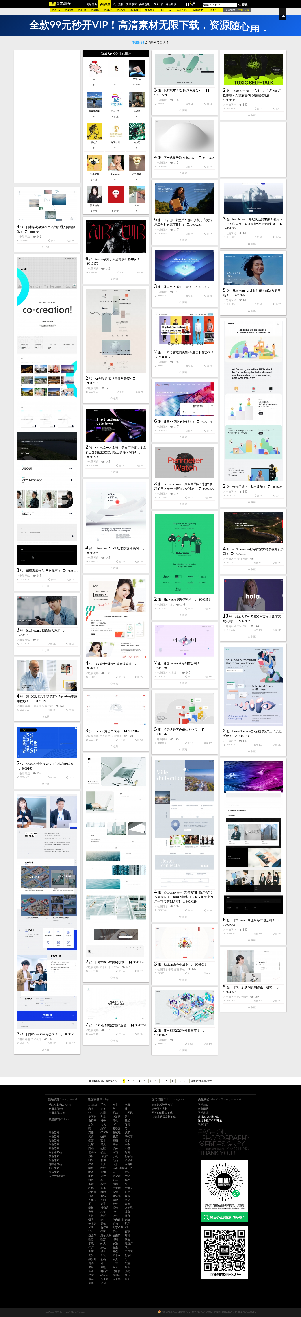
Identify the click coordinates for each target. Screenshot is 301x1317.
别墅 (103, 1148)
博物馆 (104, 1207)
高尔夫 (92, 1199)
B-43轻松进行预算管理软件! (114, 664)
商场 (127, 1172)
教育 (115, 1267)
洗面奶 (92, 1116)
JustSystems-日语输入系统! (43, 630)
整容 (91, 1239)
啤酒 (91, 1172)
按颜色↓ (96, 10)
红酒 (91, 1164)
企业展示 (242, 558)
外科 (127, 1235)
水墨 (103, 1112)
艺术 (103, 1140)
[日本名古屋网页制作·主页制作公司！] (184, 329)
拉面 (115, 1184)
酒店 (115, 1136)
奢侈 (103, 1160)
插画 (91, 1140)
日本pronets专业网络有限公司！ (253, 920)
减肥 (115, 1199)
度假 (91, 1215)
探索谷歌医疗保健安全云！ (182, 729)
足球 (103, 1199)
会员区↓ (135, 10)
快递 (115, 1243)
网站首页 (91, 4)
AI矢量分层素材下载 (164, 1116)
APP (103, 1211)
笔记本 (117, 1176)
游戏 (115, 1112)
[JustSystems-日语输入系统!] (47, 610)
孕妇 (127, 1247)
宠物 (91, 1132)
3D (90, 1231)
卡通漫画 (116, 736)
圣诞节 (92, 1235)
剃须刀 (104, 1172)
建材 (103, 1219)
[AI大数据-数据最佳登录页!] (116, 331)
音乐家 (104, 1279)
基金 (91, 1271)
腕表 (127, 1180)
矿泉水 (129, 1160)
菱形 (103, 1215)
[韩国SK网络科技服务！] (184, 399)
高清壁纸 (144, 4)
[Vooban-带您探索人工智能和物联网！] (47, 742)
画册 (103, 1164)
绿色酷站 (54, 1172)
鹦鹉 (91, 1148)
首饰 (91, 1184)
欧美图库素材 (159, 1108)
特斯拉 (117, 1271)
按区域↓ (83, 10)
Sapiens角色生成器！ (109, 731)
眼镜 (115, 1191)
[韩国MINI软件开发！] (184, 265)
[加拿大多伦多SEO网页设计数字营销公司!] (253, 595)
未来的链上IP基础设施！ (249, 486)
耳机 (115, 1120)
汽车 (115, 1104)
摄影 (127, 1132)
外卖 (103, 1243)
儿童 (103, 1116)
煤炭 (91, 1219)
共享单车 (118, 1227)
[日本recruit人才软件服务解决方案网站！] (253, 269)
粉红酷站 (54, 1168)
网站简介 (203, 1104)
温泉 (115, 1144)
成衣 (103, 1251)
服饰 (103, 1195)
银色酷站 (54, 1160)
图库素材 (118, 4)
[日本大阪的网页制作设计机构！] (253, 966)
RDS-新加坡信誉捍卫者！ (112, 1025)
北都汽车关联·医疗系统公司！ (184, 90)
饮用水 (117, 1275)
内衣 (103, 1124)
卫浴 (91, 1267)
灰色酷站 (54, 1156)
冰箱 (115, 1152)
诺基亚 (92, 1152)
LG (114, 1124)
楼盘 (103, 1152)
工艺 (115, 1263)
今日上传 (165, 10)
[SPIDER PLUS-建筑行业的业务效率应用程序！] (47, 675)
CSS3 (103, 1231)
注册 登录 (243, 10)
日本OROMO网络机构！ (111, 962)
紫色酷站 (54, 1148)
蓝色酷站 (54, 1144)
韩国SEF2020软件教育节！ (182, 1030)
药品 (127, 1223)
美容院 (129, 1251)
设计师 (129, 1168)
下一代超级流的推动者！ (180, 157)
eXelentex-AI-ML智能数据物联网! (117, 548)
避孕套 (117, 1128)
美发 (91, 1255)
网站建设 (171, 4)
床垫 (91, 1211)
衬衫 (91, 1180)
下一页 (182, 1081)
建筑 (127, 1219)
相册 (115, 1164)
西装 (91, 1195)
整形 (103, 1239)
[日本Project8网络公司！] (47, 911)
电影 (103, 1191)
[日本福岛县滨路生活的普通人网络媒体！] (47, 205)
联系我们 (203, 1124)
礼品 (115, 1160)
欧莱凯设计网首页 (162, 1104)
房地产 (104, 1156)
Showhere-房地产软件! (178, 599)
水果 (127, 1104)
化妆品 (129, 1156)
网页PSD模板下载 (162, 1112)
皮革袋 (117, 1279)
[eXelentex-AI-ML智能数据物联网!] (116, 512)
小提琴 (129, 1188)
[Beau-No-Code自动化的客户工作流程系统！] (253, 686)
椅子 (103, 1120)
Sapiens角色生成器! (177, 964)
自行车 (92, 1120)
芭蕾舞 (117, 1188)
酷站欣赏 (105, 4)
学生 (127, 1267)
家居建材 (47, 706)
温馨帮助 (198, 10)
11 (187, 4)
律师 (91, 1247)
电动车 (104, 1271)
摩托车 (129, 1136)
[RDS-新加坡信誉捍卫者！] (116, 1004)
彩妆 (91, 1108)
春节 (127, 1203)
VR (126, 1227)
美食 (91, 1136)
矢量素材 (131, 4)
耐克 (127, 1152)
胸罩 (103, 1128)
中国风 (129, 1112)
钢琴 (91, 1279)
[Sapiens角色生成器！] (116, 709)
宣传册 (129, 1164)
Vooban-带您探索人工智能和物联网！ (51, 764)
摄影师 (92, 1259)
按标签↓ (70, 10)
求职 (91, 1243)
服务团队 (203, 1108)
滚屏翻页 (230, 10)
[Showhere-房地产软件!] (184, 554)
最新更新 (150, 10)
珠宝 (103, 1184)
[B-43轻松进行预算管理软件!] (116, 618)
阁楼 (115, 1251)
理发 (103, 1255)
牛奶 (127, 1176)
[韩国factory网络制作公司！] (184, 641)
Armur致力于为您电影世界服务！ (117, 259)
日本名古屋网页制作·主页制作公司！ (189, 352)
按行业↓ (57, 10)
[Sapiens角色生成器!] (184, 943)
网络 (91, 1283)
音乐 (103, 1188)
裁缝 (103, 1267)
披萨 (103, 1136)
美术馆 (92, 1223)
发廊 (91, 1251)
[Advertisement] (47, 116)
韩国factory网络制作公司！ (182, 663)
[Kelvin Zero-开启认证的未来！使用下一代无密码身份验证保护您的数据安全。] (253, 198)
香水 (127, 1195)
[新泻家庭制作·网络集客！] (47, 411)
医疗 (103, 1168)
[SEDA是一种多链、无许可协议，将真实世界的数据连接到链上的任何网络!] (116, 425)
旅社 (103, 1247)
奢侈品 (117, 1195)
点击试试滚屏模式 (201, 1081)
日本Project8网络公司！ (42, 1034)
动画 (115, 1140)
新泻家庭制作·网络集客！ (43, 571)
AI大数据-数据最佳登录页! (113, 379)
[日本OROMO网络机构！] (116, 857)
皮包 (103, 1283)
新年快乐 (105, 1235)
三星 (127, 1120)
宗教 (127, 1144)
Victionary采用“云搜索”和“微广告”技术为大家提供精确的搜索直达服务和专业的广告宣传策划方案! (183, 897)
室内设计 (36, 706)
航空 (127, 1199)
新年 (115, 1203)
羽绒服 (117, 1132)
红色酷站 (54, 1140)
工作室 (115, 967)
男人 (103, 1144)
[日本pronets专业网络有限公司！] (253, 837)
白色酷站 (54, 1136)
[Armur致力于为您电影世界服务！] (116, 236)
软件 (103, 1176)
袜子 (103, 1203)
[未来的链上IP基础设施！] (253, 401)
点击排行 (182, 10)
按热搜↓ (122, 10)
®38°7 (213, 10)
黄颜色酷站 (55, 1152)
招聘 (115, 1239)
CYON (104, 1132)
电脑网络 (162, 100)
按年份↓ (109, 10)
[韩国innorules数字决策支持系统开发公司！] (253, 527)
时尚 (91, 1160)
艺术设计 (242, 626)
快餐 (127, 1271)
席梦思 (129, 1207)
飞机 (127, 1124)
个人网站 (105, 736)
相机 (91, 1188)
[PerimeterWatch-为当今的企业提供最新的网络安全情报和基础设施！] (184, 462)
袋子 (127, 1279)
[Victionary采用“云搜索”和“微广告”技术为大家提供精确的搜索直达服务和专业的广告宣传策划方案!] (184, 823)
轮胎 (127, 1191)
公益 (127, 1263)
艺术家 (117, 1255)
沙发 (91, 1124)
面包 (127, 1148)
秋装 (127, 1239)
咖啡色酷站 (55, 1164)
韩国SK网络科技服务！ (179, 421)
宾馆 (91, 1144)
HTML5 (92, 1104)
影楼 (91, 1207)
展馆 (103, 1223)
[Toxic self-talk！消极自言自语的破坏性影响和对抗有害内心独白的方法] (253, 69)
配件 (91, 1176)
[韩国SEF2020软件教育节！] (184, 1007)
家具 (115, 1259)
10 (173, 1081)
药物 (115, 1223)
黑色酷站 (54, 1132)
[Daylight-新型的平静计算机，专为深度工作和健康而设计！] (184, 198)
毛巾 (91, 1203)
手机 (103, 1104)
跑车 (103, 1108)
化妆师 (129, 1255)
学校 (91, 1168)
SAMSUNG (119, 1168)
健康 (127, 1215)
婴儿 (127, 1116)
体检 (115, 1215)
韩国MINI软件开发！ (178, 287)
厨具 (115, 1180)
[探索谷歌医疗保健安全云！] (184, 708)
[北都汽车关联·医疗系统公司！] (184, 69)
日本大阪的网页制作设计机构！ (253, 987)
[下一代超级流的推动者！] (184, 136)
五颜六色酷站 (57, 1176)
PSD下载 (158, 4)
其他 (171, 604)
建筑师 (129, 1243)
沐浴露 (117, 1116)
